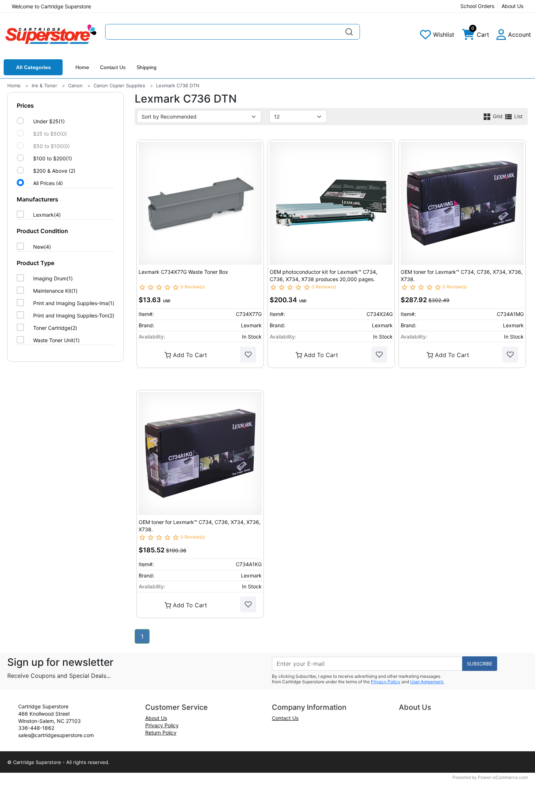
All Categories (33, 67)
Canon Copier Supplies (119, 85)
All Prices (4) (48, 183)
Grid (497, 116)
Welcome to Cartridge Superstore (51, 6)
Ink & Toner (44, 85)
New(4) (42, 247)
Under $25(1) (49, 121)
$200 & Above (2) (54, 171)
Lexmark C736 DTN (177, 85)
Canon (75, 85)
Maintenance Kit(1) (55, 291)
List (518, 116)
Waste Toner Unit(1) (56, 340)
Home (82, 67)
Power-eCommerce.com (503, 777)
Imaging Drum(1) (53, 278)
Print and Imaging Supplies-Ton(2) (73, 315)
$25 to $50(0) (50, 134)
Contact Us (113, 67)
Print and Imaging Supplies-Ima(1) (73, 303)
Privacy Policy (385, 681)
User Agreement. (427, 681)
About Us (512, 6)
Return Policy (161, 732)
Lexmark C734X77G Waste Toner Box (183, 272)
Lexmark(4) (47, 215)
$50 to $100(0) (51, 146)
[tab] (65, 144)
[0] (468, 36)
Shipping (146, 67)
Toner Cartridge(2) (55, 328)
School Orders (477, 6)
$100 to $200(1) (52, 158)
